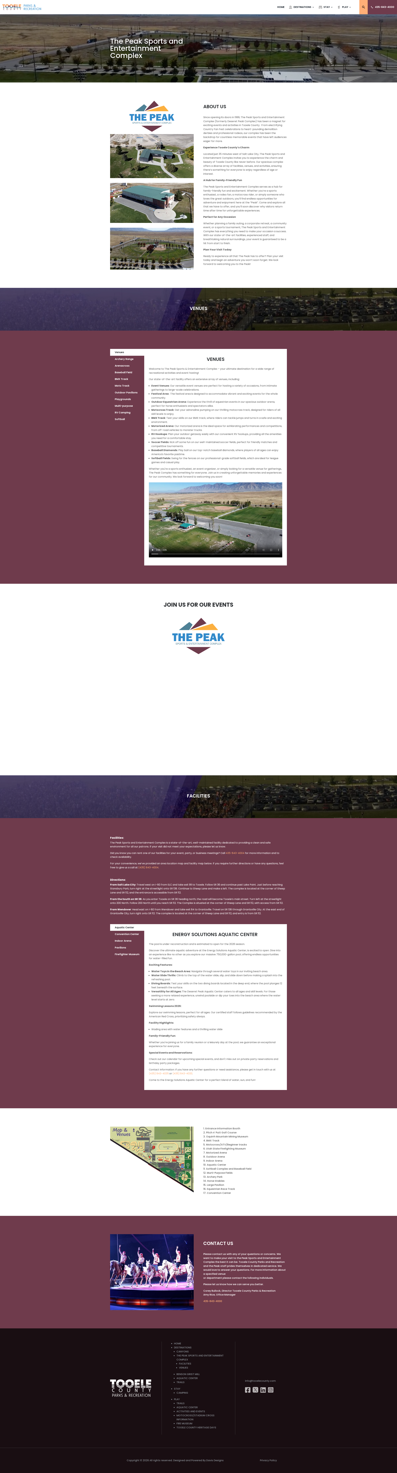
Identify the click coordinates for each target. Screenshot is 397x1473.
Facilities (185, 1363)
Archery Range (124, 359)
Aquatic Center (124, 927)
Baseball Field (123, 372)
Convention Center (127, 934)
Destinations (302, 7)
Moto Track (122, 386)
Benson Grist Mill (188, 1374)
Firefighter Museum (127, 954)
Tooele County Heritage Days (196, 1427)
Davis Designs (215, 1460)
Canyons (182, 1351)
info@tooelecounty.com (260, 1381)
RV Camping (122, 412)
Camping (182, 1393)
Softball (120, 419)
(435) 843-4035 (159, 1073)
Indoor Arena (123, 941)
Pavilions (120, 947)
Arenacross (122, 366)
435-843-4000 (384, 7)
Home (280, 7)
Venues (119, 352)
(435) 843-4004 (148, 867)
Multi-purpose (124, 406)
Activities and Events (190, 1411)
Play (345, 7)
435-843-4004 (235, 853)
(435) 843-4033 (182, 1073)
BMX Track (121, 379)
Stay (326, 7)
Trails (180, 1382)
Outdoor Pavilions (126, 392)
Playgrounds (123, 399)
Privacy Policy (268, 1460)
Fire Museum (184, 1423)
